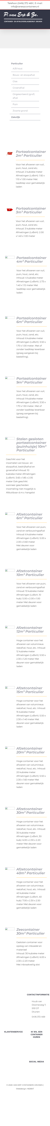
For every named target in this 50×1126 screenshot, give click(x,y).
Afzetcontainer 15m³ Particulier (30, 690)
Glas (15, 81)
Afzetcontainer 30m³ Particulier (30, 811)
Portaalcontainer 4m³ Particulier (31, 260)
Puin (15, 104)
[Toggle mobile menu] (45, 25)
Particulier (17, 63)
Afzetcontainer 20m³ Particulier (30, 750)
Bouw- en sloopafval (24, 75)
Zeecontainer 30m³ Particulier (30, 931)
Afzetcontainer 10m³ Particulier (30, 573)
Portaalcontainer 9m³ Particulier (31, 380)
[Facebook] (36, 1068)
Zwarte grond (20, 110)
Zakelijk (15, 117)
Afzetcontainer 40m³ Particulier (30, 871)
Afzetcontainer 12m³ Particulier (30, 629)
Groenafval (18, 87)
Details (10, 154)
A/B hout (17, 68)
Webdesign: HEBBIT (25, 1089)
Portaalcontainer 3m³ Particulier (31, 210)
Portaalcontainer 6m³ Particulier (31, 320)
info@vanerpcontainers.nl (39, 1021)
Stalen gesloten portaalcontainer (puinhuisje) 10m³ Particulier (31, 444)
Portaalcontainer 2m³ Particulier (31, 153)
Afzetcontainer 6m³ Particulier (29, 516)
